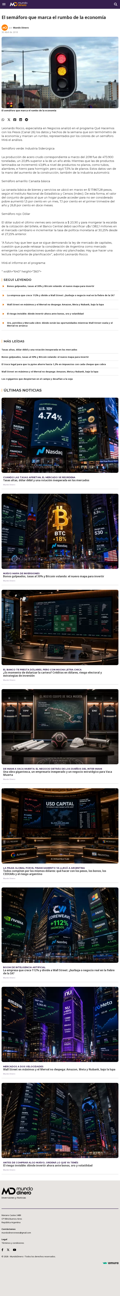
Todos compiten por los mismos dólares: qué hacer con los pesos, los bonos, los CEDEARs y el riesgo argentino (54, 872)
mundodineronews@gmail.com (16, 1232)
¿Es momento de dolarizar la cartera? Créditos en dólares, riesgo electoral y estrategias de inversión (52, 674)
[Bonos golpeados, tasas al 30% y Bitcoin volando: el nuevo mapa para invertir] (60, 531)
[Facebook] (14, 120)
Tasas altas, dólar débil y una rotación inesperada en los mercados (39, 349)
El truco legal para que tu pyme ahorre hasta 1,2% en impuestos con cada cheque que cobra (54, 364)
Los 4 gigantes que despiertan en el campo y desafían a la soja (37, 378)
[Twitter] (8, 120)
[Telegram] (26, 120)
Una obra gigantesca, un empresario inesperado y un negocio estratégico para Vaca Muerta (57, 773)
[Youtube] (15, 1250)
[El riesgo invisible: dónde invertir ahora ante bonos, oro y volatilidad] (60, 1120)
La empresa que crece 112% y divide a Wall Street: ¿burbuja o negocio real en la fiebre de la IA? (61, 295)
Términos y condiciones (13, 1243)
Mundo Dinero (21, 27)
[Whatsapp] (3, 120)
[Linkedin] (20, 120)
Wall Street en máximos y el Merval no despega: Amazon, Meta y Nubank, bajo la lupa (55, 304)
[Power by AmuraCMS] (110, 1263)
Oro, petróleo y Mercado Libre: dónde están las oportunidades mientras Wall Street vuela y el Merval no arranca (60, 324)
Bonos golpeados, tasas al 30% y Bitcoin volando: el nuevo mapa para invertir (50, 286)
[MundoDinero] (18, 4)
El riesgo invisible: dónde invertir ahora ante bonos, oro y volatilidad (45, 313)
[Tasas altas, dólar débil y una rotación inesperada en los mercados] (60, 435)
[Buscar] (115, 4)
